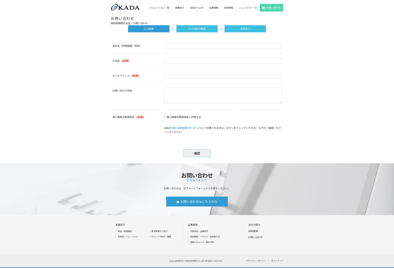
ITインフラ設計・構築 (161, 236)
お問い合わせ (273, 7)
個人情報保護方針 (182, 128)
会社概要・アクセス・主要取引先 (205, 236)
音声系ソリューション (128, 236)
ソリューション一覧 (159, 7)
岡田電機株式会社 (121, 23)
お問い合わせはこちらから (198, 201)
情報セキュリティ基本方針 (202, 242)
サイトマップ (277, 260)
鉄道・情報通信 (125, 231)
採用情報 (228, 7)
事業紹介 (179, 7)
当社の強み (254, 224)
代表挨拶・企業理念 (199, 231)
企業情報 (213, 7)
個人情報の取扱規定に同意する (184, 117)
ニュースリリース (248, 7)
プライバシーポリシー (256, 260)
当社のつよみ (197, 7)
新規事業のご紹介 (160, 231)
